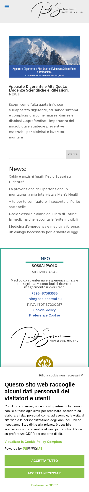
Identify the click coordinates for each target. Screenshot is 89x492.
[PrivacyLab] (32, 448)
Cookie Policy (44, 310)
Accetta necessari (45, 473)
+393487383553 (44, 293)
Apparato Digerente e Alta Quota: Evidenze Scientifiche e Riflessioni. (39, 88)
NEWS (14, 94)
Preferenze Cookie (44, 315)
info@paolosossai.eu (45, 299)
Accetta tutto (44, 460)
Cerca (73, 154)
